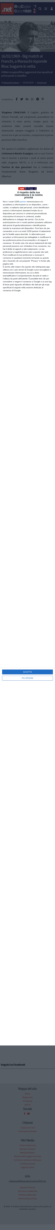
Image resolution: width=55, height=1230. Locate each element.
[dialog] (27, 615)
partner (23, 202)
